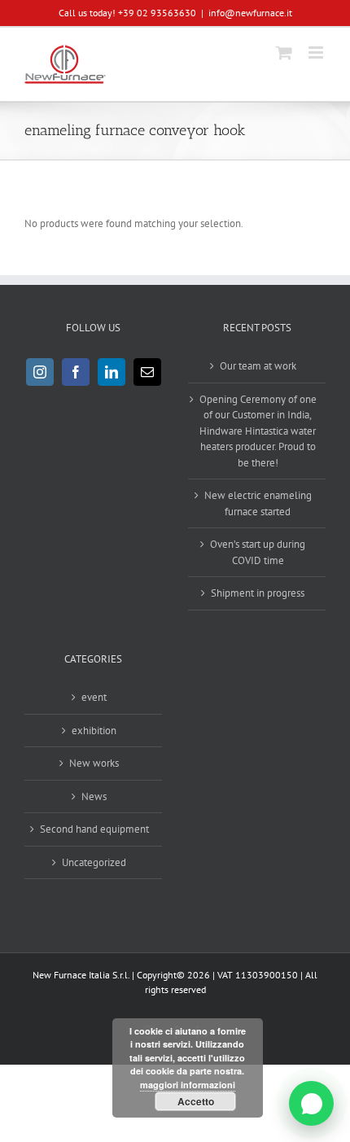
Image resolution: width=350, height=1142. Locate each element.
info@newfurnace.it (250, 13)
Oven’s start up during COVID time (257, 552)
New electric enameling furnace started (258, 503)
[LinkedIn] (111, 372)
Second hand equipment (94, 829)
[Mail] (147, 372)
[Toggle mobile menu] (317, 52)
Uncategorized (94, 862)
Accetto (195, 1101)
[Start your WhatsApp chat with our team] (311, 1103)
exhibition (94, 730)
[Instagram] (40, 372)
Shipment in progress (257, 593)
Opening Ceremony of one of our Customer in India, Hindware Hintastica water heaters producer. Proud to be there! (258, 431)
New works (94, 763)
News (94, 796)
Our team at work (258, 366)
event (94, 697)
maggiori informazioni (187, 1085)
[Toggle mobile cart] (284, 52)
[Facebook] (76, 372)
